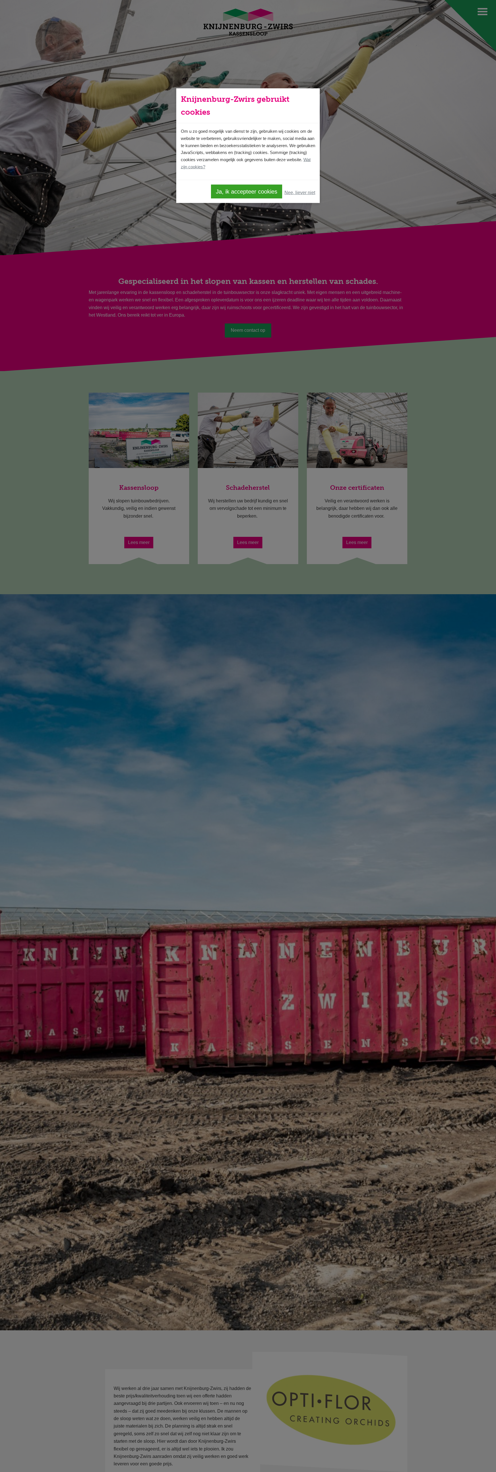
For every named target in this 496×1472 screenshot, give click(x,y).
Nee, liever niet (299, 192)
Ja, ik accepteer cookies (246, 191)
